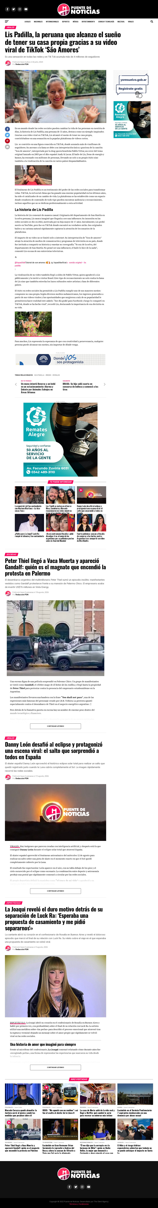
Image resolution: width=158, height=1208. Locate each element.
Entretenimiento (88, 21)
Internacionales (52, 21)
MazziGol (121, 21)
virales (56, 375)
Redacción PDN (22, 64)
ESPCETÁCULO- (18, 1022)
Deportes (65, 21)
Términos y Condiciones (79, 1204)
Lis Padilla (39, 375)
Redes (49, 375)
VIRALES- (15, 846)
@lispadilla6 (20, 262)
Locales (27, 21)
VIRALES (131, 21)
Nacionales (38, 21)
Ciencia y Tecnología (106, 21)
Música (75, 21)
